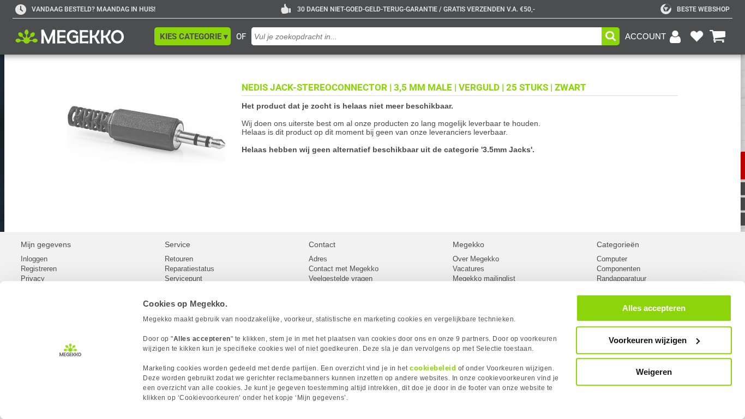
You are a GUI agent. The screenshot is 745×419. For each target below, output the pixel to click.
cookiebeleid (433, 368)
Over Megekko (476, 259)
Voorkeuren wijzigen (648, 340)
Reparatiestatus (189, 269)
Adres (318, 259)
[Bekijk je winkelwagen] (717, 36)
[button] (192, 36)
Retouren (179, 259)
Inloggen (34, 259)
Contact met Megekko (343, 269)
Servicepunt (183, 278)
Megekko (468, 244)
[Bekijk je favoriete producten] (696, 36)
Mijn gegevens (46, 244)
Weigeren (654, 371)
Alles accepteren (654, 308)
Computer (612, 259)
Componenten (618, 269)
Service (177, 244)
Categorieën (618, 244)
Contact (322, 244)
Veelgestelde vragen (340, 278)
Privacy (33, 278)
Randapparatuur (621, 278)
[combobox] (426, 36)
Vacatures (468, 269)
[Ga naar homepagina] (82, 36)
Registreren (39, 269)
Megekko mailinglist (484, 278)
